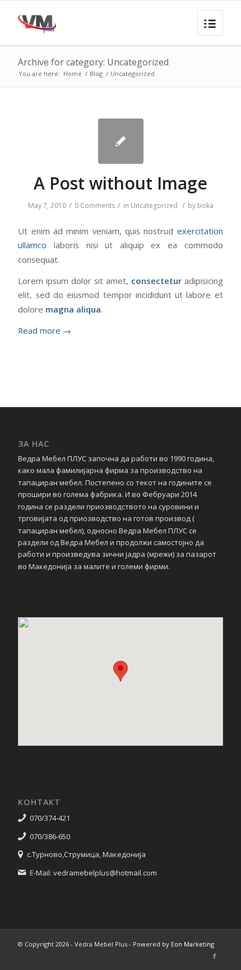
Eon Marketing (192, 944)
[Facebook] (214, 956)
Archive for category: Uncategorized (93, 62)
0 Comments (95, 205)
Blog (96, 73)
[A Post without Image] (120, 141)
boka (205, 205)
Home (72, 73)
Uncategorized (154, 205)
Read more (44, 330)
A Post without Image (120, 183)
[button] (120, 671)
